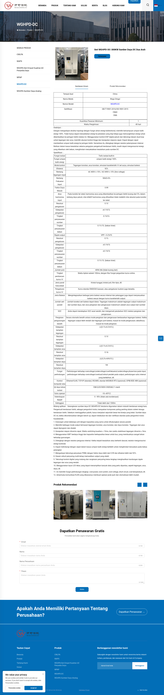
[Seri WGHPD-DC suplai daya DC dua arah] (132, 505)
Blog (105, 5)
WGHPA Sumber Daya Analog (29, 91)
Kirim (82, 589)
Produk (54, 5)
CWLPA (20, 54)
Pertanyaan (102, 56)
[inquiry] (160, 338)
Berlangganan (139, 665)
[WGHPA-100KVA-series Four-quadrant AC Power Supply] (100, 505)
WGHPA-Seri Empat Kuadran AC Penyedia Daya (30, 69)
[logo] (15, 5)
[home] (28, 633)
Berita (95, 5)
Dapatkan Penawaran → (132, 611)
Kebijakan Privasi (84, 690)
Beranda (42, 5)
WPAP (19, 77)
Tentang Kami (69, 5)
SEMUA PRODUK (24, 48)
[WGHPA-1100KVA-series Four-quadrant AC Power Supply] (68, 505)
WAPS (19, 61)
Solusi (84, 5)
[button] (139, 485)
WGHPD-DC (39, 30)
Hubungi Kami (118, 5)
